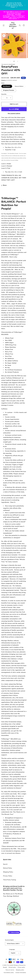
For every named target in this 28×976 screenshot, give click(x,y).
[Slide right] (17, 61)
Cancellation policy (9, 972)
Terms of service (10, 970)
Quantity (3, 94)
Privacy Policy (7, 876)
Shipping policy (20, 970)
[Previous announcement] (3, 5)
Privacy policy (21, 967)
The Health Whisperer (13, 965)
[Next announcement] (25, 5)
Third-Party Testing (9, 880)
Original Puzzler (8, 90)
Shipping (3, 80)
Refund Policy (7, 868)
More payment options (14, 113)
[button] (4, 25)
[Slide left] (10, 61)
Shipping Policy (8, 872)
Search (5, 864)
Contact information (20, 972)
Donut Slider (20, 86)
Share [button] (5, 185)
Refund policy (12, 967)
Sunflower (6, 86)
